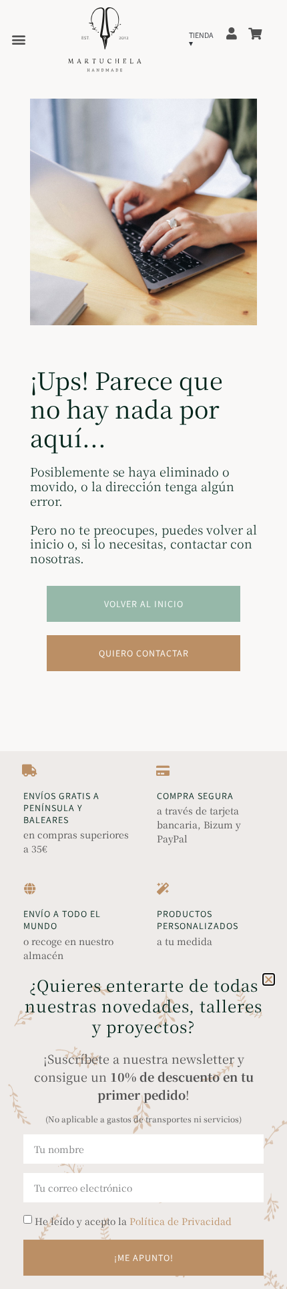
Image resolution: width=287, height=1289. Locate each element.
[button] (269, 979)
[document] (143, 644)
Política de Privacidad (180, 1221)
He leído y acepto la (133, 1221)
